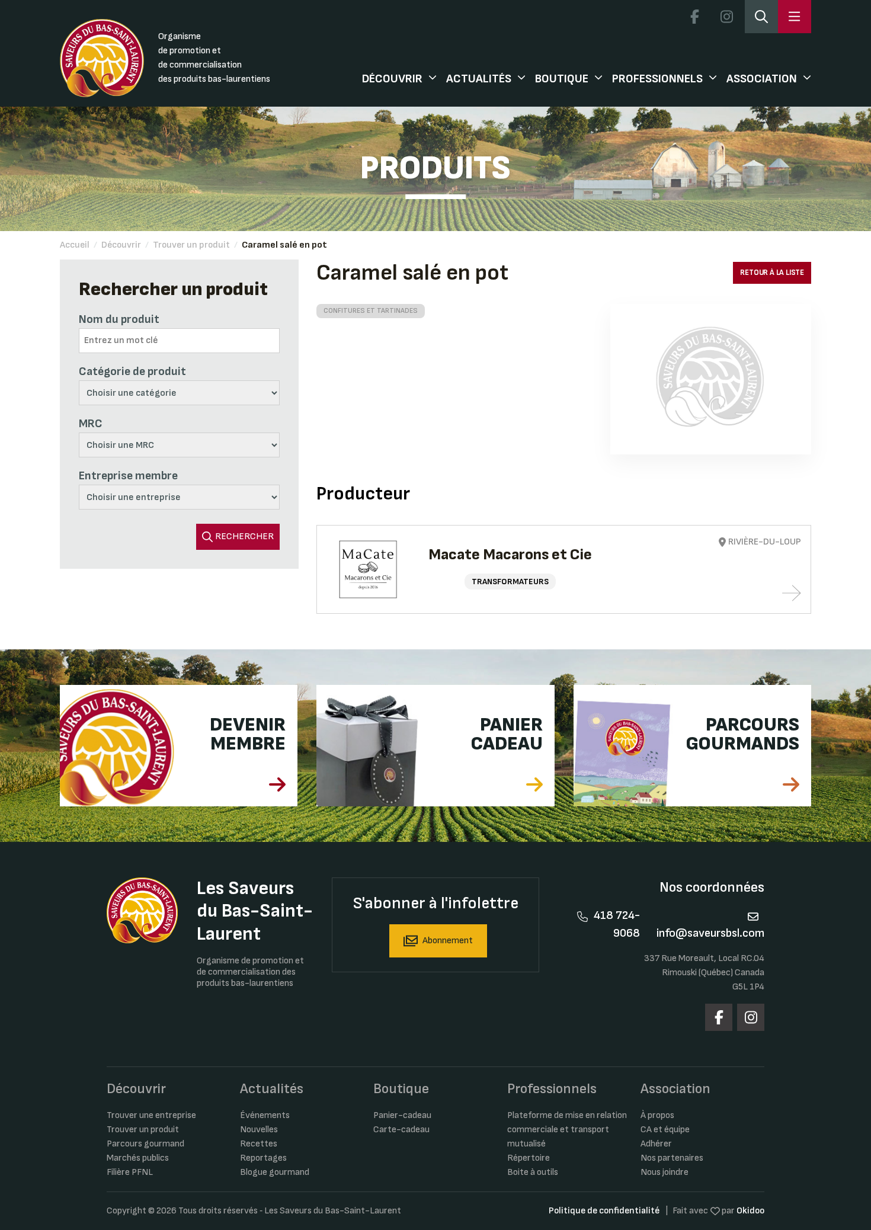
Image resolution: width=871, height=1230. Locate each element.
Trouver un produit (191, 245)
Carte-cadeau (401, 1129)
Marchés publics (138, 1158)
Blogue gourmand (274, 1172)
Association (761, 79)
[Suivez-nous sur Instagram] (726, 16)
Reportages (263, 1158)
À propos (657, 1115)
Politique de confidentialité (604, 1210)
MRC (91, 424)
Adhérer (656, 1143)
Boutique (561, 79)
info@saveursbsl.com (710, 933)
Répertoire (528, 1158)
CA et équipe (665, 1129)
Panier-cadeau (402, 1115)
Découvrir (392, 79)
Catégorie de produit (132, 371)
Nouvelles (259, 1129)
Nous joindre (665, 1172)
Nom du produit (119, 319)
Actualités (478, 79)
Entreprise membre (128, 476)
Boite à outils (532, 1172)
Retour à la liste (772, 272)
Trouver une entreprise (151, 1115)
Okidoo (750, 1210)
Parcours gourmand (145, 1143)
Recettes (258, 1143)
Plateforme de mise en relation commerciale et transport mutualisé (567, 1129)
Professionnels (657, 79)
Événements (265, 1115)
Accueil (74, 245)
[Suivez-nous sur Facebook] (694, 16)
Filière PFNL (130, 1172)
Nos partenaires (672, 1158)
